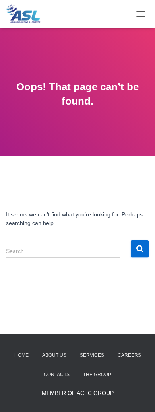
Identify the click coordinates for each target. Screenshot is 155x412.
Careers (129, 355)
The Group (97, 374)
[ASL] (26, 14)
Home (21, 355)
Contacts (57, 374)
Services (92, 355)
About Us (54, 355)
